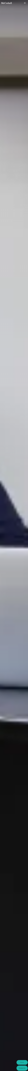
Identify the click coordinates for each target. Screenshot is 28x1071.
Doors (22, 1062)
